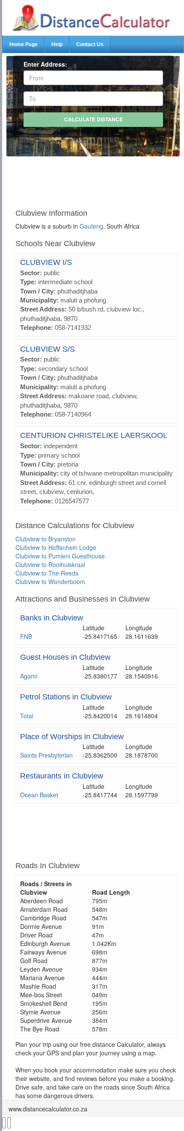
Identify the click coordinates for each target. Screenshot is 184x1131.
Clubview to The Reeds (46, 573)
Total (26, 715)
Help (56, 44)
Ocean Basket (39, 794)
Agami (28, 676)
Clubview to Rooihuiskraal (50, 564)
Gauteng (91, 226)
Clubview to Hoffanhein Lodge (55, 547)
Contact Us (90, 44)
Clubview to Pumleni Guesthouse (60, 556)
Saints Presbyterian (46, 755)
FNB (26, 636)
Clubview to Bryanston (45, 539)
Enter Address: (45, 64)
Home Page (23, 44)
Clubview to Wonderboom (50, 581)
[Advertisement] (96, 179)
